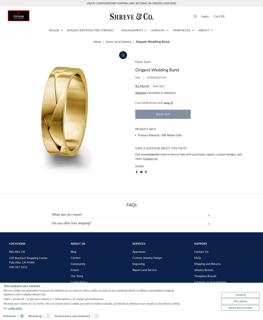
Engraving (138, 263)
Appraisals (138, 251)
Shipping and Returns (207, 263)
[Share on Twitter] (141, 172)
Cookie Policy (79, 282)
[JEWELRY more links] (167, 29)
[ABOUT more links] (212, 29)
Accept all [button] (240, 294)
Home (97, 41)
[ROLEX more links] (62, 29)
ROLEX (54, 30)
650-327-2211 (18, 267)
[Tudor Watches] (18, 14)
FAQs (197, 257)
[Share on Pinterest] (145, 172)
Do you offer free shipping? (71, 223)
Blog (73, 251)
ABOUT (204, 30)
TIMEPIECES (182, 30)
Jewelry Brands (203, 269)
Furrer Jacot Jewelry (118, 41)
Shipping (140, 92)
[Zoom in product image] (123, 55)
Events (75, 269)
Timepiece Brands (205, 276)
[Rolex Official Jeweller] (241, 16)
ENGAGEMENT (132, 30)
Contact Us (150, 158)
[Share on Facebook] (136, 172)
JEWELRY (158, 30)
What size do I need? (67, 214)
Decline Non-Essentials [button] (240, 307)
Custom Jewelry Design (147, 257)
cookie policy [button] (15, 308)
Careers (75, 257)
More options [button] (240, 301)
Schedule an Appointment (210, 282)
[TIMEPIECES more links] (193, 29)
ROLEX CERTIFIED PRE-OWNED (90, 30)
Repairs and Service (144, 269)
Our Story (77, 276)
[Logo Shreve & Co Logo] (131, 16)
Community (78, 263)
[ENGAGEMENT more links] (145, 29)
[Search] (196, 16)
